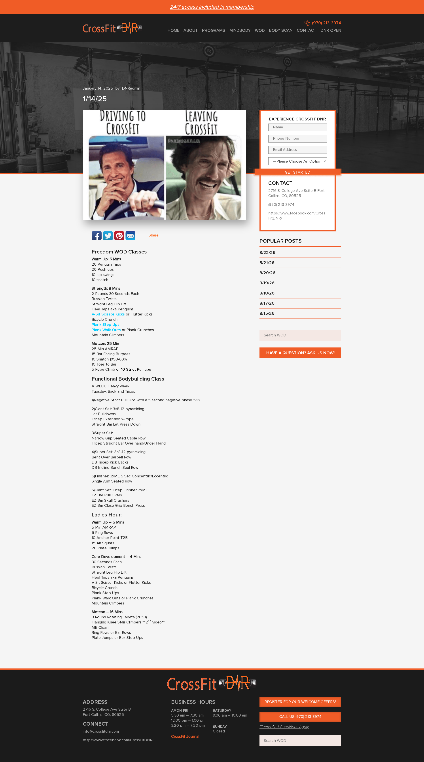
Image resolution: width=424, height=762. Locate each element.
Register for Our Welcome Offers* (300, 702)
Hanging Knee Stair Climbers (117, 622)
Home (173, 30)
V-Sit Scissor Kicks (108, 314)
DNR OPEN (331, 30)
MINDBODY (240, 30)
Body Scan (281, 30)
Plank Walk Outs (106, 330)
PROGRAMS (213, 30)
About (191, 30)
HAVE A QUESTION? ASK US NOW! (300, 353)
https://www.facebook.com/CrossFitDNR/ (118, 740)
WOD (260, 30)
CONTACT (306, 30)
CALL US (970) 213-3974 (300, 717)
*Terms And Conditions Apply (284, 726)
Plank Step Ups (105, 325)
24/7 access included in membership (212, 7)
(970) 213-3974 (326, 23)
